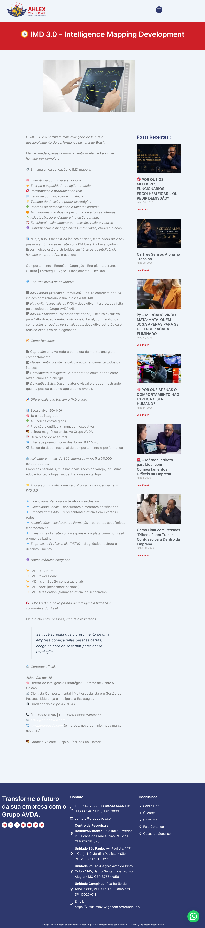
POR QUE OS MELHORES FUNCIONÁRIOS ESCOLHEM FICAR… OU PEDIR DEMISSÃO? (157, 189)
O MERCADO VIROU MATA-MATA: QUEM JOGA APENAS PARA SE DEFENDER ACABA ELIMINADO (158, 324)
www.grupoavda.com (47, 725)
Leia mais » (143, 209)
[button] (159, 9)
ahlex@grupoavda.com (48, 720)
